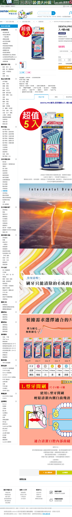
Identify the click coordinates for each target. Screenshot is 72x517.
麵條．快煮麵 (6, 106)
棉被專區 (5, 357)
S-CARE (67, 6)
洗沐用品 (5, 193)
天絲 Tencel (6, 339)
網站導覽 (7, 502)
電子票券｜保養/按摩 (8, 143)
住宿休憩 (5, 149)
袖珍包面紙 (6, 177)
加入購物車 (48, 472)
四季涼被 (5, 352)
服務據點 (7, 6)
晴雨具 (4, 276)
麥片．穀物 (6, 88)
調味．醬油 (6, 99)
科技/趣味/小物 (7, 253)
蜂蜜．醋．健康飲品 (8, 69)
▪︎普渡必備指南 (6, 34)
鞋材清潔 (5, 186)
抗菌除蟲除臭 (6, 179)
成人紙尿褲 (6, 204)
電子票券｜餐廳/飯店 (8, 138)
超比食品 (5, 428)
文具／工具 (6, 260)
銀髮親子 (5, 225)
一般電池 (5, 244)
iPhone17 (40, 16)
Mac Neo (48, 16)
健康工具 (4, 302)
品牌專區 (4, 401)
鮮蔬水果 (5, 124)
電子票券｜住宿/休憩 (8, 136)
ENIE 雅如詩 (6, 379)
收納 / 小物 (6, 257)
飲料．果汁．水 (7, 67)
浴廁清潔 (5, 173)
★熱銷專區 (4, 30)
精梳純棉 (5, 341)
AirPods (54, 16)
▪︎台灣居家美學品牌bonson (10, 57)
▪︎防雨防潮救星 (6, 52)
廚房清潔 (5, 170)
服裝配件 (5, 262)
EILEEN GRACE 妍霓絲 (9, 377)
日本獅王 (5, 388)
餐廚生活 (5, 214)
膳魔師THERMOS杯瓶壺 (9, 230)
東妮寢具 (4, 334)
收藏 (29, 72)
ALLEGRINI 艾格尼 (8, 396)
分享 (23, 72)
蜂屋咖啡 (5, 439)
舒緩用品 (5, 304)
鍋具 (4, 212)
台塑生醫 (5, 381)
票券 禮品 (4, 127)
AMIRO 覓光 (6, 390)
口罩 (4, 202)
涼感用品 (5, 299)
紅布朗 (4, 435)
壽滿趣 (4, 437)
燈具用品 (5, 283)
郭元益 (4, 422)
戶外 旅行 (4, 267)
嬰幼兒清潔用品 (7, 197)
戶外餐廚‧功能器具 (8, 285)
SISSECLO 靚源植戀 (8, 368)
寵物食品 (5, 327)
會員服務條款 (7, 498)
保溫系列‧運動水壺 (8, 290)
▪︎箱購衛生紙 (6, 50)
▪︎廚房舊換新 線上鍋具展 (9, 54)
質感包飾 (5, 264)
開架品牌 (4, 365)
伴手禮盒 (5, 81)
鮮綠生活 (5, 424)
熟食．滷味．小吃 (7, 110)
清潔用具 (5, 182)
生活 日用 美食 (10, 21)
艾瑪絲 (4, 408)
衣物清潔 (5, 188)
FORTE (5, 398)
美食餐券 (5, 145)
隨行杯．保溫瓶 (7, 227)
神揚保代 (13, 6)
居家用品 (5, 210)
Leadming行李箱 (7, 426)
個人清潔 (5, 168)
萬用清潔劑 (6, 175)
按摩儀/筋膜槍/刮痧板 (8, 307)
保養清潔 (41, 21)
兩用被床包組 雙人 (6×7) (9, 346)
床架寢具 (5, 237)
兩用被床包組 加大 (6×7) (9, 343)
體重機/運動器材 (7, 309)
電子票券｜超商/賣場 (8, 134)
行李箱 (4, 272)
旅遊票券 (5, 151)
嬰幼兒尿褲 (6, 195)
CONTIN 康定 (6, 370)
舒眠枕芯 (5, 355)
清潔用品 (5, 324)
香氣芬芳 (5, 242)
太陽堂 (4, 415)
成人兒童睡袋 (6, 270)
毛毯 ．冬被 (6, 337)
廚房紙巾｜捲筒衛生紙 (9, 164)
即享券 (59, 16)
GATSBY (5, 375)
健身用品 (5, 317)
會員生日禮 (23, 494)
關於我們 (7, 496)
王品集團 (5, 147)
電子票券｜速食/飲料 (8, 131)
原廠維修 (38, 496)
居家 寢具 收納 (5, 235)
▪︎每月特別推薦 (6, 41)
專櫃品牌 (4, 393)
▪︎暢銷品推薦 (6, 39)
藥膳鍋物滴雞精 (7, 117)
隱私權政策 (8, 500)
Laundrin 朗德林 (7, 442)
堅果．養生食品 (7, 92)
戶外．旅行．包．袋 (8, 274)
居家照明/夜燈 (6, 251)
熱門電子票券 (6, 129)
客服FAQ (38, 494)
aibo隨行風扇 (6, 433)
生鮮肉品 (5, 119)
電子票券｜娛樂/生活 (8, 140)
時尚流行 (5, 221)
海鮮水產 (5, 121)
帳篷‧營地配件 (7, 281)
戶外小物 (5, 292)
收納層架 (5, 249)
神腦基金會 (8, 494)
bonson (4, 404)
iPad (44, 16)
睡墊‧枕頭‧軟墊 (7, 279)
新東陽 (4, 406)
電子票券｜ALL (7, 156)
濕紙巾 (4, 166)
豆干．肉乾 (6, 104)
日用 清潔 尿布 (26, 21)
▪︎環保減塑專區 (6, 48)
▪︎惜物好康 (5, 61)
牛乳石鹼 (5, 386)
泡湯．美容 (6, 154)
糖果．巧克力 (6, 90)
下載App (2, 6)
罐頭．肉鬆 (6, 101)
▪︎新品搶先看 (6, 32)
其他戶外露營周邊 (7, 297)
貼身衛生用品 (6, 199)
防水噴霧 (5, 184)
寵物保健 (5, 331)
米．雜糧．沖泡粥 (7, 108)
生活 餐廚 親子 (5, 207)
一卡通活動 (6, 37)
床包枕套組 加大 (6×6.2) (9, 348)
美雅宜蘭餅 (6, 419)
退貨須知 (38, 492)
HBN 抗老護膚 (6, 362)
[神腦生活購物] (16, 13)
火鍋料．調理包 (7, 115)
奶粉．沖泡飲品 (7, 71)
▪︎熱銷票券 (5, 43)
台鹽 (4, 384)
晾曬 (4, 240)
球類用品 (5, 314)
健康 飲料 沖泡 (5, 64)
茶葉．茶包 (6, 76)
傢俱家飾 (5, 246)
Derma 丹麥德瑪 (7, 372)
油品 (4, 97)
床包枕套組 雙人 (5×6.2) (9, 350)
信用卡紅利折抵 (64, 51)
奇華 (4, 417)
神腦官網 (7, 492)
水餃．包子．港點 (7, 112)
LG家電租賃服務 (66, 16)
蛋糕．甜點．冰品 (7, 95)
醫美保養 (4, 360)
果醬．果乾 (6, 86)
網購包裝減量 (38, 498)
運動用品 (4, 312)
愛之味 (4, 410)
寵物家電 (5, 329)
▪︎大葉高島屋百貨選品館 (9, 59)
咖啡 (4, 73)
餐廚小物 (5, 232)
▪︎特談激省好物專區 (8, 45)
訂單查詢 (23, 496)
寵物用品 (5, 216)
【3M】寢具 (6, 255)
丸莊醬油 (5, 413)
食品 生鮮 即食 (5, 79)
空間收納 (5, 223)
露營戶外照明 (6, 288)
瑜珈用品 (5, 319)
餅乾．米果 (6, 83)
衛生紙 (4, 162)
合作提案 (23, 498)
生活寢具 (5, 218)
